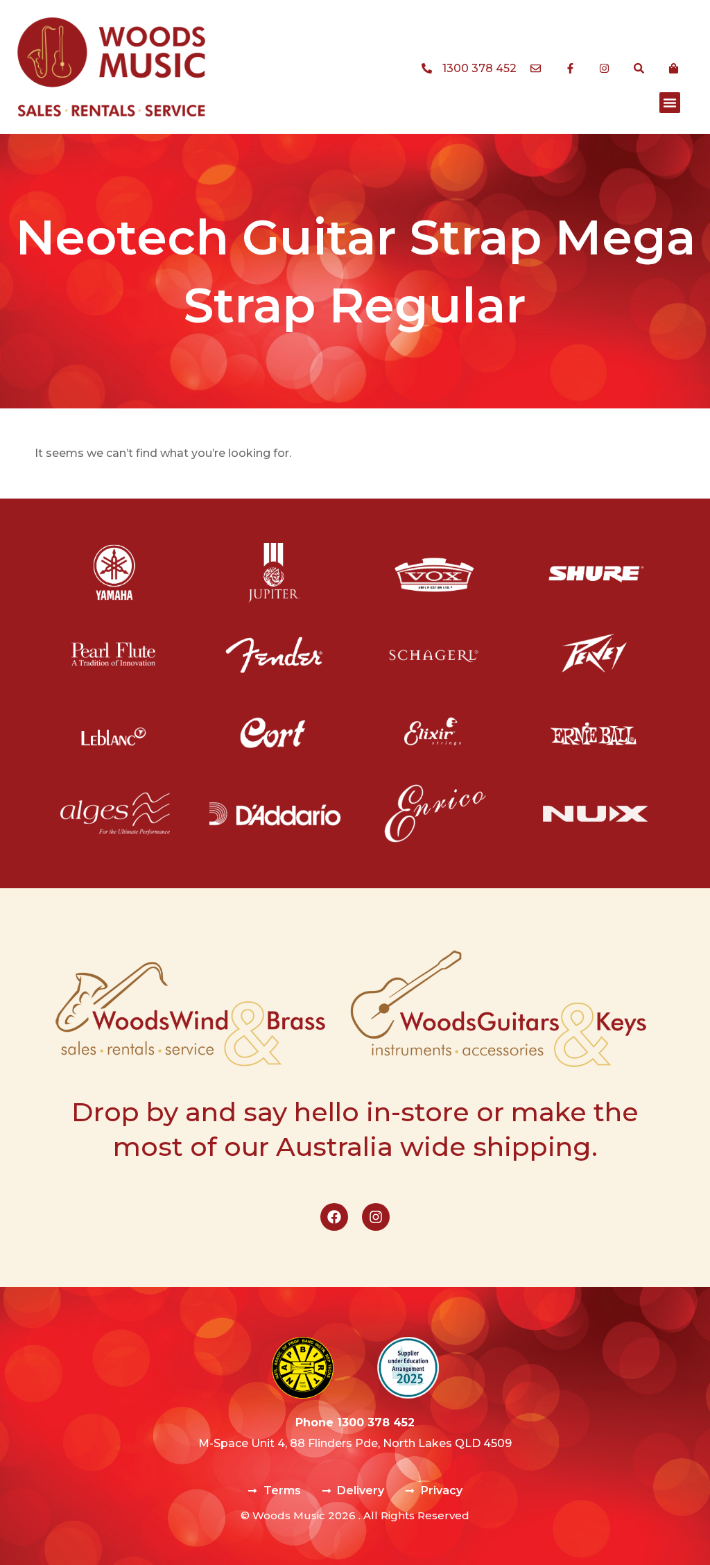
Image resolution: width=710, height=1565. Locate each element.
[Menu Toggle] (669, 102)
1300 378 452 (376, 1422)
